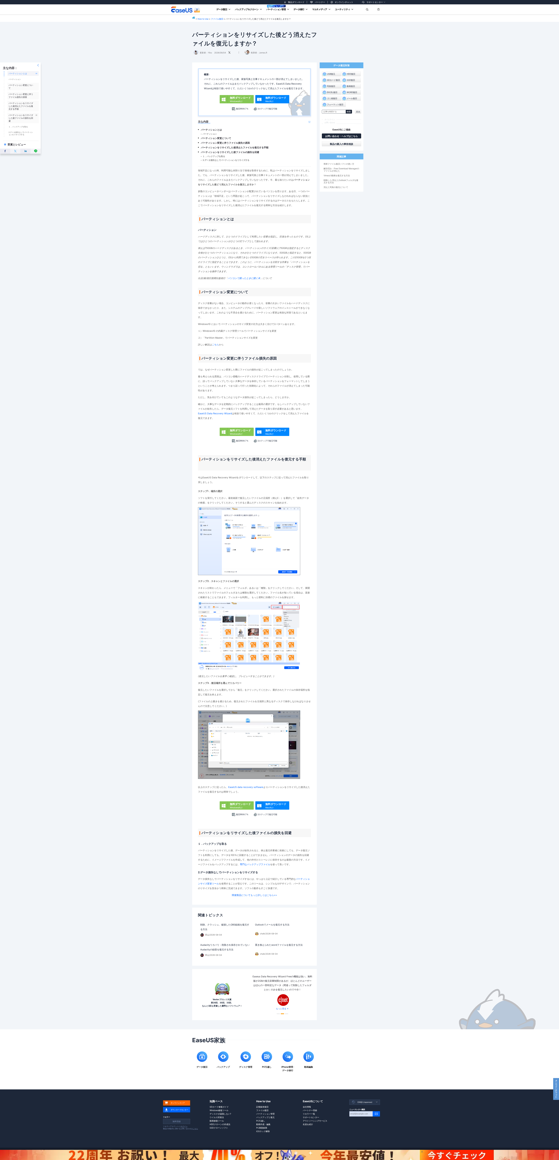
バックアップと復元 (265, 1117)
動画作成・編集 (263, 1124)
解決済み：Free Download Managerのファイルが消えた (341, 169)
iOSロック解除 (263, 1131)
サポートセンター (375, 2)
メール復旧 (352, 98)
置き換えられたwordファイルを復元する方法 (279, 944)
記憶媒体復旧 (262, 1107)
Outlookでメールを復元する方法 (272, 924)
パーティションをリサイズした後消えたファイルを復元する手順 (21, 106)
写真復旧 (331, 86)
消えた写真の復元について (336, 187)
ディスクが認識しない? (220, 1114)
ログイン (184, 1126)
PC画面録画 (261, 1128)
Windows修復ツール (219, 1110)
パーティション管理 (276, 9)
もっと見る (281, 1008)
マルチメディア (319, 9)
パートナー (320, 2)
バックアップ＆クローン (247, 9)
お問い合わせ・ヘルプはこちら (341, 136)
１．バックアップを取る (18, 127)
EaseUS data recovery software (245, 787)
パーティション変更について (216, 138)
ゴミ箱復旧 (332, 98)
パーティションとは (18, 73)
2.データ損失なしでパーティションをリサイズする (21, 133)
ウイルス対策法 (217, 1117)
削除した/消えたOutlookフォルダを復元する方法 (341, 181)
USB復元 (331, 74)
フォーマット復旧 (335, 104)
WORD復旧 (352, 92)
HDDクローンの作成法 (220, 1124)
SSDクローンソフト (219, 1128)
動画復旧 (351, 86)
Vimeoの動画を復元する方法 (337, 175)
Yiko (210, 52)
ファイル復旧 (217, 19)
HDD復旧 (351, 74)
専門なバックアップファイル (255, 864)
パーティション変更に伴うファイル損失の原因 (225, 142)
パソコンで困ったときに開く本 (244, 278)
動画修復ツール (217, 1121)
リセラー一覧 (309, 1114)
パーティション (15, 79)
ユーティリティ (342, 9)
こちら (215, 344)
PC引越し (260, 1121)
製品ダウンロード (296, 2)
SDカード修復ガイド (219, 1107)
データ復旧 (221, 9)
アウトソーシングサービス (315, 1121)
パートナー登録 (310, 1110)
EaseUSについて (313, 1101)
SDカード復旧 (333, 80)
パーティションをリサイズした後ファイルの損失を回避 (21, 118)
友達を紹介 (308, 1124)
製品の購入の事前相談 (341, 144)
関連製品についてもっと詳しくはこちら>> (254, 895)
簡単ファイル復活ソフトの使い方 (339, 164)
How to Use (203, 19)
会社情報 (307, 1107)
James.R (263, 52)
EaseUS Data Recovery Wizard (215, 413)
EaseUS (185, 9)
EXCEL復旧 (332, 92)
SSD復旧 (351, 80)
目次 (358, 111)
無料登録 (177, 1121)
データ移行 (298, 9)
